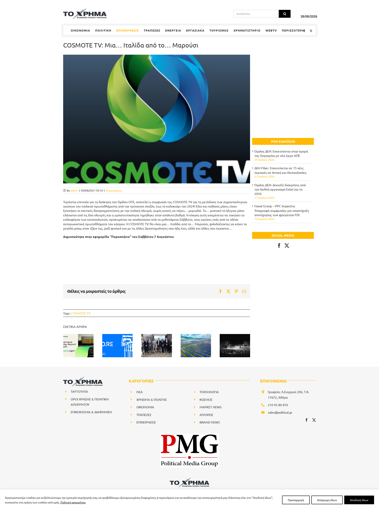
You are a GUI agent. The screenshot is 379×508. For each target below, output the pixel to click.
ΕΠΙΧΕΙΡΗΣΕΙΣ (146, 422)
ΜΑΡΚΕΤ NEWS (211, 407)
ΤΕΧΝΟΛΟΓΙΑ (209, 392)
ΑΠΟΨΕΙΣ (206, 415)
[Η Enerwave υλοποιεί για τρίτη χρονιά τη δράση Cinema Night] (78, 345)
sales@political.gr (280, 412)
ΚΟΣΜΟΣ (206, 399)
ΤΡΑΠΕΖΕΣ (143, 415)
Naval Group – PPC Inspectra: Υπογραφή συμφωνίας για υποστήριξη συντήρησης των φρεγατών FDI (281, 210)
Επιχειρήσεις (114, 190)
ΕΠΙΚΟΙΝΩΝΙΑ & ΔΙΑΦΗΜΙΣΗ (91, 412)
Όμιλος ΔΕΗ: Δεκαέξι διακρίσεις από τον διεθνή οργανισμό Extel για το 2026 (280, 189)
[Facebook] (279, 245)
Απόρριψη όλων (327, 500)
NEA (139, 392)
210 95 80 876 (278, 405)
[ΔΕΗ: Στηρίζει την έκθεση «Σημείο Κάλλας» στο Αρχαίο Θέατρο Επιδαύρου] (235, 345)
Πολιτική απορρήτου (73, 502)
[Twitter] (286, 245)
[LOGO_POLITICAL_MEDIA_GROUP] (189, 435)
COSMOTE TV (81, 313)
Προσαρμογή (296, 500)
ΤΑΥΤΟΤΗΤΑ (79, 391)
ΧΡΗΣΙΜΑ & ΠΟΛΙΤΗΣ (151, 399)
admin (74, 190)
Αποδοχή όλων (359, 500)
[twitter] (314, 420)
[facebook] (306, 420)
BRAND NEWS (210, 422)
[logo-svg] (189, 479)
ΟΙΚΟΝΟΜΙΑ (145, 407)
